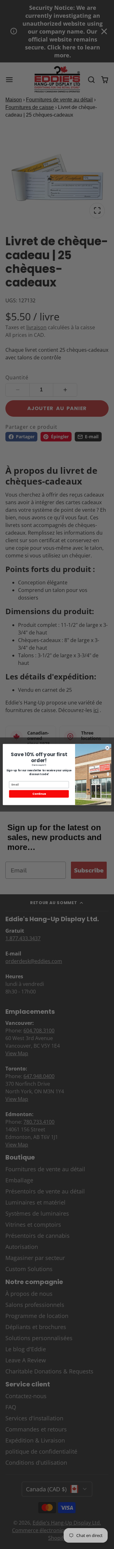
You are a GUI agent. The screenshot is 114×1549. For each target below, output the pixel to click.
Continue (39, 794)
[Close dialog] (107, 748)
